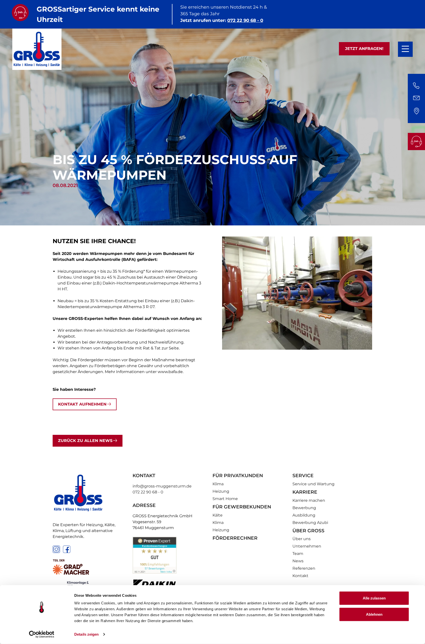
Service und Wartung (313, 484)
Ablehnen (374, 614)
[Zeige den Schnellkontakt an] (416, 98)
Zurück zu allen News (85, 440)
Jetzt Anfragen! (364, 48)
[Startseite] (36, 49)
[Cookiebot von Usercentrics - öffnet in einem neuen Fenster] (41, 634)
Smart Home (225, 498)
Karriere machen (308, 500)
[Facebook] (66, 549)
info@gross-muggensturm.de (162, 486)
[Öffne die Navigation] (405, 49)
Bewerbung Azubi (310, 522)
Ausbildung (303, 515)
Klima (218, 484)
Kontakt (300, 575)
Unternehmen (306, 546)
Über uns (301, 538)
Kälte (217, 515)
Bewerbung (304, 507)
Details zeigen (86, 634)
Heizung (220, 491)
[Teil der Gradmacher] (89, 567)
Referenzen (303, 568)
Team (297, 553)
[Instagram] (56, 549)
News (298, 561)
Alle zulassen (374, 598)
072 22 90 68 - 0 (245, 20)
